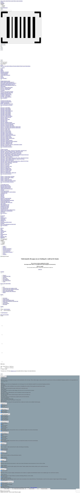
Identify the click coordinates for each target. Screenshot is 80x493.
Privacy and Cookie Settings (8, 290)
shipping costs (13, 370)
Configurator (5, 302)
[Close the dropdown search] (4, 45)
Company (2, 271)
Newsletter (2, 3)
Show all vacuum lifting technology (7, 181)
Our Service (5, 298)
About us (4, 275)
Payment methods (16, 66)
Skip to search (11, 0)
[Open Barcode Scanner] (20, 27)
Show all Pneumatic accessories (6, 105)
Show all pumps (3, 78)
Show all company (4, 225)
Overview (2, 66)
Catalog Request (6, 299)
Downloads (5, 304)
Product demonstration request (8, 300)
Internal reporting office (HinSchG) (9, 291)
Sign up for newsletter (4, 314)
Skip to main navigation (18, 0)
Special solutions (6, 303)
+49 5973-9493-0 (6, 309)
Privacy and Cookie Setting (5, 283)
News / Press (5, 278)
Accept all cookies (44, 488)
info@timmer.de (4, 312)
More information (33, 487)
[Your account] (1, 61)
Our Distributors (6, 279)
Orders (21, 66)
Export (24, 66)
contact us (40, 269)
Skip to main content (4, 0)
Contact (1, 2)
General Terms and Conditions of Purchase (11, 289)
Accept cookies (31, 488)
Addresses (11, 66)
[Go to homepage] (4, 7)
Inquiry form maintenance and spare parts (10, 301)
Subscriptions (27, 66)
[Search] (1, 45)
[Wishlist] (9, 59)
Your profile (6, 66)
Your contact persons (7, 280)
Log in (1, 65)
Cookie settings (6, 488)
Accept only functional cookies (19, 488)
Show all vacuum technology (5, 173)
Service (1, 294)
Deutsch (3, 5)
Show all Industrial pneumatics (6, 146)
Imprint (4, 292)
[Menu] (1, 9)
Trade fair (4, 277)
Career (4, 281)
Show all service (3, 213)
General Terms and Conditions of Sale (10, 288)
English (3, 6)
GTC (4, 287)
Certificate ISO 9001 (6, 276)
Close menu (5, 62)
